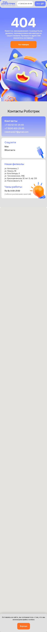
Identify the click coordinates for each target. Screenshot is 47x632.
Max (7, 146)
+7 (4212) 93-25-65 (14, 125)
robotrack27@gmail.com (16, 132)
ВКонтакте (10, 150)
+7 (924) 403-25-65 (14, 128)
